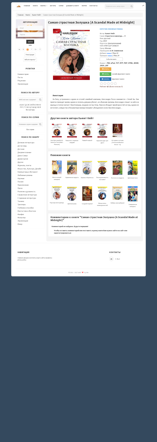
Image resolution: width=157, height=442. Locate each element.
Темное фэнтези (72, 360)
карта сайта (41, 258)
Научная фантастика (74, 283)
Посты (20, 77)
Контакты (94, 6)
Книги (35, 6)
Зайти (30, 41)
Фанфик (21, 214)
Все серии (30, 129)
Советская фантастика (75, 340)
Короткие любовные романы (111, 29)
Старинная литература (27, 198)
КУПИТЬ (106, 69)
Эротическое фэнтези (75, 406)
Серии (61, 6)
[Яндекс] (31, 49)
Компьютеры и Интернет (28, 172)
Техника (21, 201)
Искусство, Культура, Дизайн (29, 169)
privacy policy (22, 260)
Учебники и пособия (26, 208)
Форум (84, 6)
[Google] (36, 49)
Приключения (23, 185)
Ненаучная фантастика (75, 289)
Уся (67, 376)
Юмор (20, 224)
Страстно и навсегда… (114, 36)
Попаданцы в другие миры (76, 304)
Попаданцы (71, 299)
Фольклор (22, 217)
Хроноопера (71, 386)
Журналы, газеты (24, 165)
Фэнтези (69, 381)
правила (48, 258)
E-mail (117, 259)
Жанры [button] (43, 6)
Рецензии (22, 80)
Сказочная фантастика (75, 330)
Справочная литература (27, 195)
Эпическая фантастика (75, 391)
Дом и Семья (23, 156)
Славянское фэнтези (74, 335)
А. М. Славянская (116, 51)
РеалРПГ (69, 319)
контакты (32, 258)
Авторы (53, 6)
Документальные (24, 152)
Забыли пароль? (30, 60)
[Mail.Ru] (23, 49)
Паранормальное (73, 294)
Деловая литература (74, 12)
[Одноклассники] (27, 49)
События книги (111, 59)
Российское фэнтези (74, 324)
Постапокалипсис (73, 309)
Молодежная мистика (75, 278)
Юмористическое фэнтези (77, 417)
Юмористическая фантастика (78, 412)
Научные (21, 178)
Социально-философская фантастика (81, 350)
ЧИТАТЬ (106, 74)
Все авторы (30, 110)
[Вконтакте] (19, 49)
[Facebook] (40, 49)
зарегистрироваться (62, 233)
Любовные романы (25, 175)
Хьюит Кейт (36, 15)
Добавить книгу (72, 6)
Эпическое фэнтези (74, 396)
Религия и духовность (26, 191)
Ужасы (68, 371)
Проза (20, 188)
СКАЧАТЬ (106, 79)
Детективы (22, 146)
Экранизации (23, 84)
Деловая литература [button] (49, 12)
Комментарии (23, 74)
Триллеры (22, 204)
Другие (20, 162)
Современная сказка (74, 345)
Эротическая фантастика (76, 401)
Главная (27, 6)
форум (26, 258)
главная (20, 258)
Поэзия (20, 182)
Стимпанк (70, 355)
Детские (21, 149)
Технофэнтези (72, 366)
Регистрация (30, 55)
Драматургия (23, 159)
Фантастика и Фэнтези (27, 211)
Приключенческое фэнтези (77, 314)
